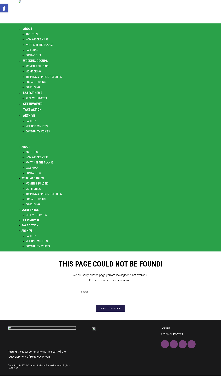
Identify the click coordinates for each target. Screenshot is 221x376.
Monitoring (33, 71)
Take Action (32, 110)
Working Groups (35, 61)
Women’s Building (37, 66)
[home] (58, 11)
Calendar (32, 50)
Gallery (31, 121)
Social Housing (36, 82)
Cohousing (33, 87)
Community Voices (38, 131)
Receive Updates (36, 98)
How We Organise (37, 39)
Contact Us (33, 55)
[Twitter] (174, 344)
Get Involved (33, 104)
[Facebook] (165, 344)
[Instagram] (183, 344)
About (28, 29)
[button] (110, 139)
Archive (29, 115)
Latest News (32, 93)
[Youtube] (192, 344)
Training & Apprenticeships (44, 76)
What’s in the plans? (39, 44)
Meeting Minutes (37, 126)
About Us (32, 34)
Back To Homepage (110, 308)
